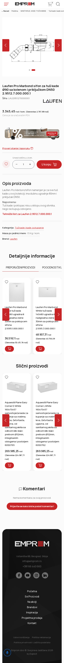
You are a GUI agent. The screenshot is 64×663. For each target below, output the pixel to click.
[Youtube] (28, 575)
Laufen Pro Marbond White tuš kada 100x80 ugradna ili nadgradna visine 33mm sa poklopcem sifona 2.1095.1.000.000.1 (16, 318)
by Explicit (32, 653)
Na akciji (32, 601)
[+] (30, 164)
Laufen (13, 238)
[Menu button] (6, 4)
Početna (14, 11)
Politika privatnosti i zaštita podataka (32, 642)
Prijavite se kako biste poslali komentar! (32, 506)
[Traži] (57, 5)
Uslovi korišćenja (21, 637)
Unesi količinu (22, 157)
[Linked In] (45, 575)
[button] (29, 70)
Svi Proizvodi (32, 596)
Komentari (33, 489)
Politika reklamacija (41, 637)
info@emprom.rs (32, 561)
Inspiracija (32, 612)
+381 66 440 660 (32, 566)
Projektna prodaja (32, 618)
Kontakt (32, 623)
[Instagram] (36, 575)
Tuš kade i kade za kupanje (29, 227)
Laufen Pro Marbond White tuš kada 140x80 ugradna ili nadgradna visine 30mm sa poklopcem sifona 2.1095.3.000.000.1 (47, 318)
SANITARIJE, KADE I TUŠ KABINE (33, 11)
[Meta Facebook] (19, 575)
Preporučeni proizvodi (20, 267)
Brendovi (32, 607)
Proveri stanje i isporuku (16, 148)
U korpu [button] (46, 164)
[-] (16, 164)
